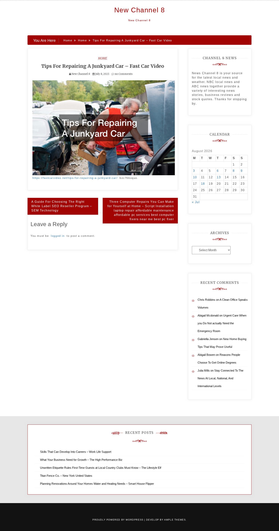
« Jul (196, 202)
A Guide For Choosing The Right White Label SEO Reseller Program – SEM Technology (61, 206)
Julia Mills (204, 370)
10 (195, 177)
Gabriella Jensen (208, 339)
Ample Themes (175, 519)
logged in (58, 235)
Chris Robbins (206, 299)
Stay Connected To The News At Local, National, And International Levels (220, 378)
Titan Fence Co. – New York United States (66, 475)
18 (203, 183)
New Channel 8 (139, 10)
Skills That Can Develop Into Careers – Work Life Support (75, 451)
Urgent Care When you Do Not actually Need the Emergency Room (222, 323)
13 (219, 177)
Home (102, 58)
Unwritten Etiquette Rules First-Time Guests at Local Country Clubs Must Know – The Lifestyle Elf (100, 467)
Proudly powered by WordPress (118, 519)
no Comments (123, 74)
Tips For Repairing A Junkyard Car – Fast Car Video (102, 66)
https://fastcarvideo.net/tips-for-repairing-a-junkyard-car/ (74, 177)
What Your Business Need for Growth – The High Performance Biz (81, 459)
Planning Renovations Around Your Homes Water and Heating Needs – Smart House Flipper (97, 483)
